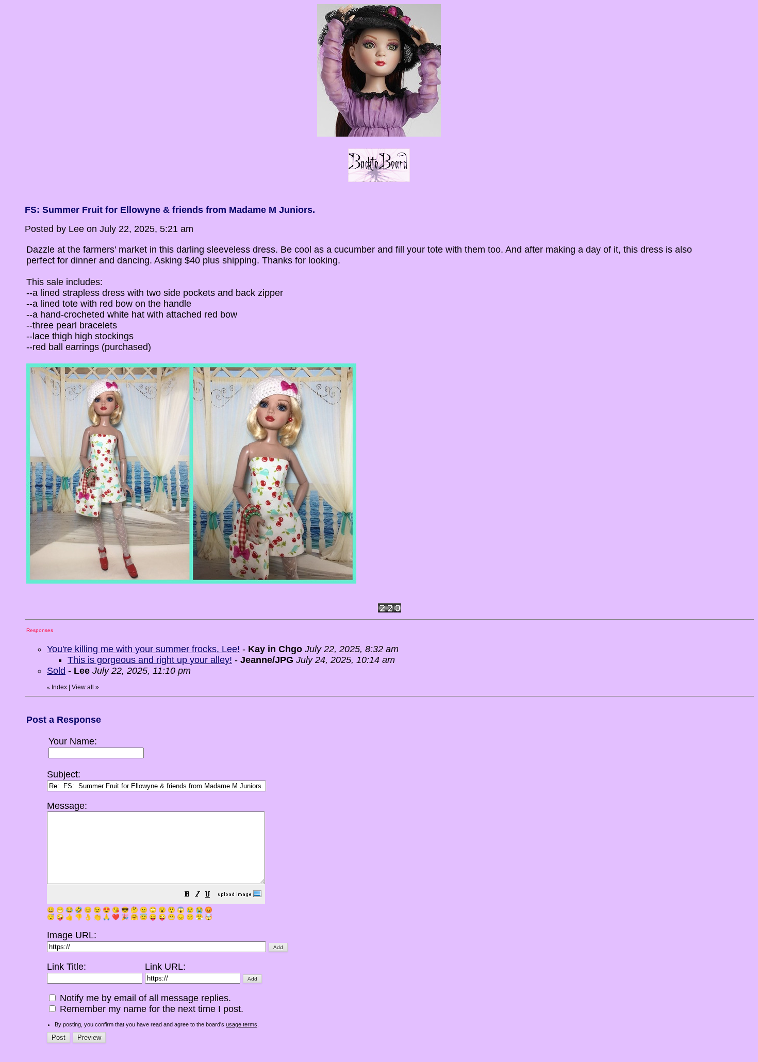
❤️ (116, 917)
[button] (187, 895)
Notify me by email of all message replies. (144, 998)
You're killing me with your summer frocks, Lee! (143, 649)
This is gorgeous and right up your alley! (150, 660)
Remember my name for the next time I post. (150, 1009)
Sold (56, 671)
